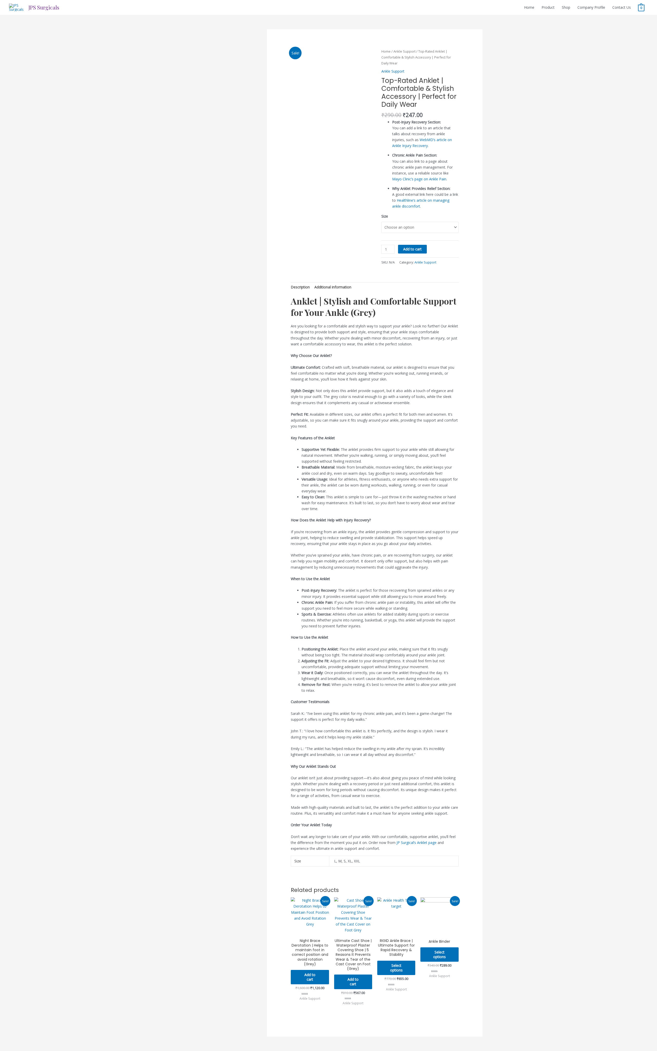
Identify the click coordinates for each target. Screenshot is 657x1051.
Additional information (332, 287)
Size (384, 216)
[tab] (300, 287)
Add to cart (412, 249)
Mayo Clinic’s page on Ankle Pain (419, 179)
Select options (396, 967)
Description (300, 287)
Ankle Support (404, 51)
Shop (566, 7)
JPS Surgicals (43, 7)
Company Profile (591, 7)
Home (529, 7)
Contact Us (621, 7)
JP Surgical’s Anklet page (417, 842)
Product (548, 7)
